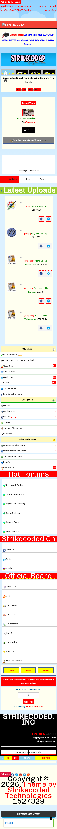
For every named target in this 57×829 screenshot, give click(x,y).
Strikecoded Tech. (34, 706)
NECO (28, 670)
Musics (33, 72)
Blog (46, 72)
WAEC (46, 670)
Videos (19, 72)
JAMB (11, 670)
